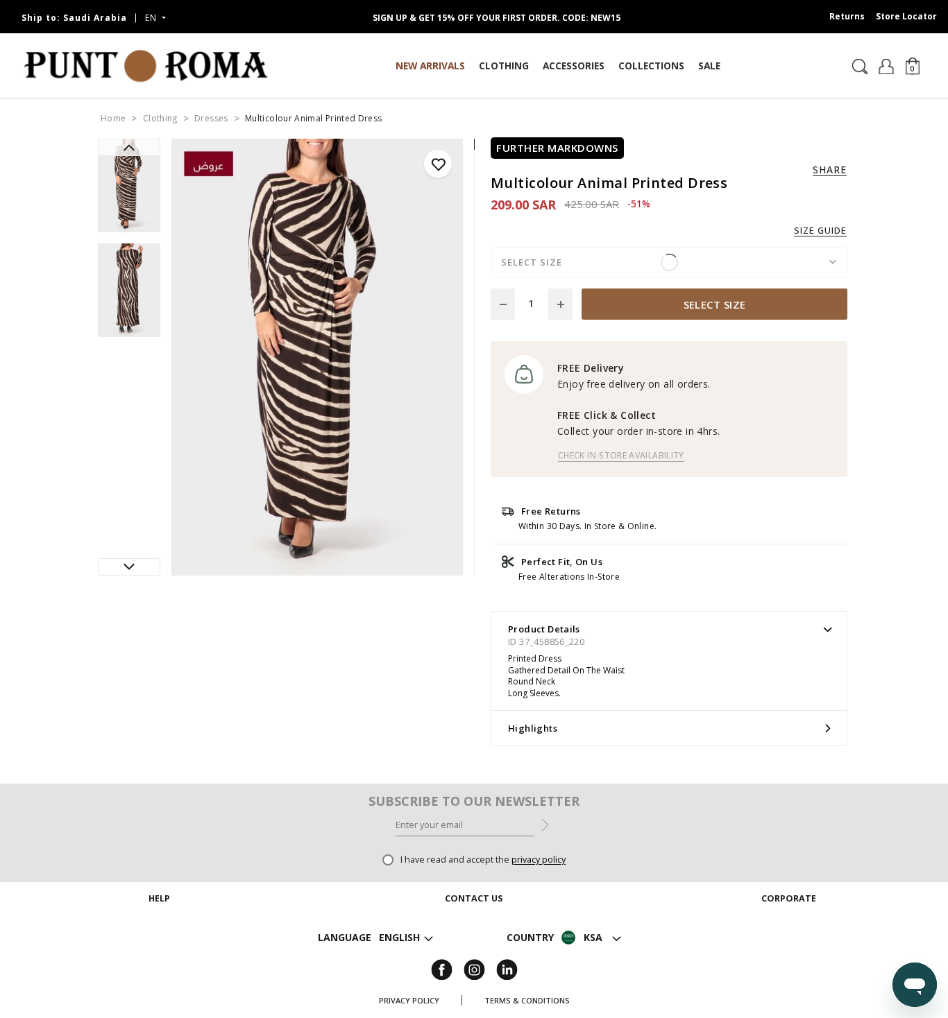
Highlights (532, 728)
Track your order (159, 918)
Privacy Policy (409, 1000)
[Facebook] (441, 968)
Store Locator (906, 16)
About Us (788, 918)
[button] (912, 65)
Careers (788, 934)
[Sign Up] (545, 824)
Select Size (715, 304)
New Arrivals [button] (430, 65)
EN (152, 18)
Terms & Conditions (527, 1000)
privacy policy (538, 859)
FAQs (160, 968)
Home (113, 118)
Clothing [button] (504, 65)
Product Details (544, 629)
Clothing (160, 118)
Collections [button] (651, 65)
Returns (847, 16)
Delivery (159, 934)
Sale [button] (709, 65)
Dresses (211, 118)
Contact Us (473, 934)
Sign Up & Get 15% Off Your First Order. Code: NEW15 (496, 18)
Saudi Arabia (74, 18)
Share (830, 169)
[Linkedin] (507, 968)
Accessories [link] (573, 65)
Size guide (820, 230)
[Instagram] (474, 968)
